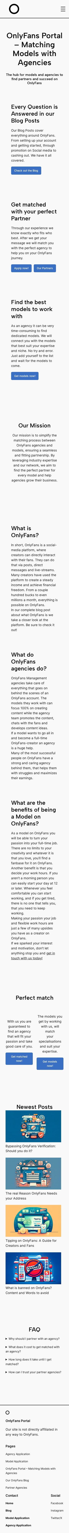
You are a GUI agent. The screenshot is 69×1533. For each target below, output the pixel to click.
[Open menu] (63, 9)
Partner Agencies (16, 1487)
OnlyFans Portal (18, 1421)
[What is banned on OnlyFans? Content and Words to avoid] (33, 1269)
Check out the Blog (26, 170)
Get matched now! (19, 1058)
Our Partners (45, 268)
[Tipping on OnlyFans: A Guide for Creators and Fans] (33, 1221)
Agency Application (18, 1454)
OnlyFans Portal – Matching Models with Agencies (31, 1470)
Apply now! (21, 268)
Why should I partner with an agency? (34, 1339)
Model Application (17, 1461)
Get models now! (24, 375)
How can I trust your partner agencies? (35, 1372)
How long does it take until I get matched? (28, 1362)
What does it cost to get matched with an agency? (33, 1349)
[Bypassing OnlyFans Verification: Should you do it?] (33, 1127)
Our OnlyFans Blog (17, 1480)
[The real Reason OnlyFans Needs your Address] (33, 1174)
